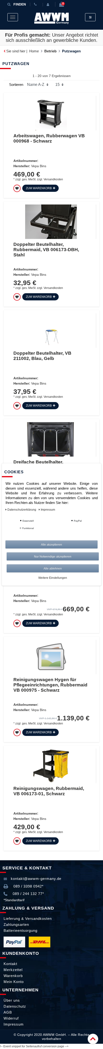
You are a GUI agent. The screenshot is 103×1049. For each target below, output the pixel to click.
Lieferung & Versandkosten (28, 918)
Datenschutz (15, 1006)
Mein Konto (14, 982)
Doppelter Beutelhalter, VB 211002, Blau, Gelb (42, 356)
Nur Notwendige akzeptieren (52, 556)
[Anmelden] (49, 4)
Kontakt (10, 964)
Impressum (14, 1024)
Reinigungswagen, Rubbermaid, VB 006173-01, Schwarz (48, 791)
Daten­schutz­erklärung (22, 509)
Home (34, 51)
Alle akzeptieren (51, 544)
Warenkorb (13, 976)
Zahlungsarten (16, 924)
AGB (8, 1012)
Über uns (12, 1000)
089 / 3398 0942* (28, 886)
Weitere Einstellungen (52, 578)
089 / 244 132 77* (27, 894)
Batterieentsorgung (20, 930)
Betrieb (50, 51)
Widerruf (11, 1018)
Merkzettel (13, 970)
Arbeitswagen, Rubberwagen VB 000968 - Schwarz (49, 138)
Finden (19, 4)
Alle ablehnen (53, 568)
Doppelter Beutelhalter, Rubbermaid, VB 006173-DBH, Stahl (46, 249)
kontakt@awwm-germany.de (35, 879)
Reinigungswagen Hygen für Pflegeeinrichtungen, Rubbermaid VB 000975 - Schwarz (50, 685)
